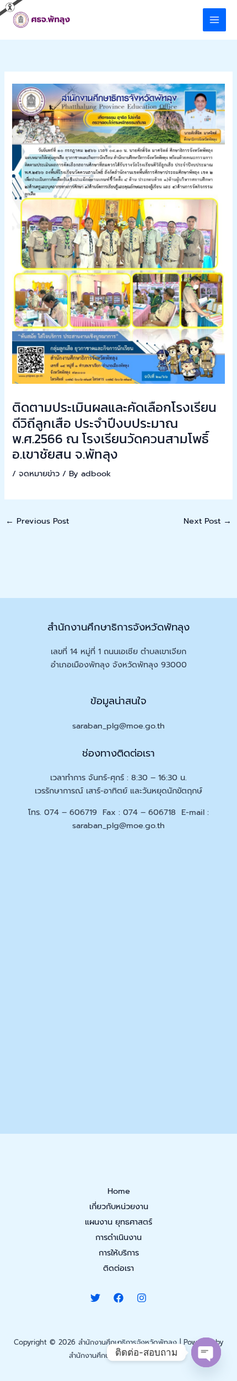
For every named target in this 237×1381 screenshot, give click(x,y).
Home (118, 1191)
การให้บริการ (119, 1253)
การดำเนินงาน (118, 1237)
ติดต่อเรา (118, 1268)
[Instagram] (142, 1298)
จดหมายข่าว (39, 473)
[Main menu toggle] (214, 19)
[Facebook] (118, 1298)
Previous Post (37, 521)
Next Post (207, 521)
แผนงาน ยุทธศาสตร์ (118, 1222)
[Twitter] (95, 1298)
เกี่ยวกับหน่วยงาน (118, 1206)
